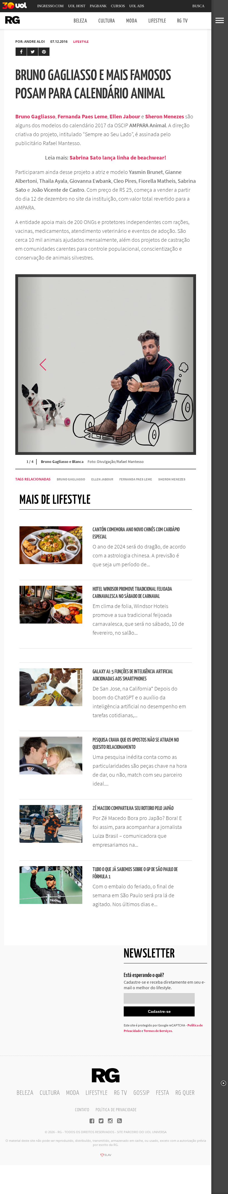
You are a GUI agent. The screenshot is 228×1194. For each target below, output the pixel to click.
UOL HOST (76, 6)
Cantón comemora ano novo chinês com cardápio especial (136, 533)
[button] (182, 364)
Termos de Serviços (158, 1031)
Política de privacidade (116, 1110)
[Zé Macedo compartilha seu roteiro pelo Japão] (50, 841)
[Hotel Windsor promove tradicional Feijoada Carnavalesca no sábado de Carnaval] (50, 622)
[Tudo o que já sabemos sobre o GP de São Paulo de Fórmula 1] (50, 902)
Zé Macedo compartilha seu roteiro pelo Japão (133, 808)
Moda (131, 21)
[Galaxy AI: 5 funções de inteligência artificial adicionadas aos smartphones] (50, 704)
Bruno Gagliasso (71, 479)
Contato (82, 1110)
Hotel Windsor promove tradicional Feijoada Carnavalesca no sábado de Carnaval (132, 593)
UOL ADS (136, 6)
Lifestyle (157, 21)
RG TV (182, 21)
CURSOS (118, 6)
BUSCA (198, 6)
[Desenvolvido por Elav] (106, 1156)
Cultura (106, 21)
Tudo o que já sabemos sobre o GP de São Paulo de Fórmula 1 (135, 873)
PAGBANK (98, 6)
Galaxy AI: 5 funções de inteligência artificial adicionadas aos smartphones (133, 675)
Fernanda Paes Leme (135, 479)
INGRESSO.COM (50, 6)
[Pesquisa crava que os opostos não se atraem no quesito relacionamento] (50, 773)
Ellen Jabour (102, 479)
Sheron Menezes (171, 479)
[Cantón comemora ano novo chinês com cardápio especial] (50, 562)
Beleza (80, 21)
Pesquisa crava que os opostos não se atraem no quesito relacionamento (136, 743)
